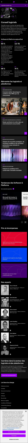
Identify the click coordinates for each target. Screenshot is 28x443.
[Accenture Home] (14, 1)
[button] (9, 375)
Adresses (3, 395)
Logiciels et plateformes (6, 5)
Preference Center (5, 386)
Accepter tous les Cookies (14, 431)
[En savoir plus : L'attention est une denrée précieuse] (14, 126)
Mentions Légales (5, 400)
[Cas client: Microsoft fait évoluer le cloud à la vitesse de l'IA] (11, 206)
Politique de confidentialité (8, 429)
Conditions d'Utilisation (6, 403)
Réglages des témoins (14, 439)
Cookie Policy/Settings (6, 405)
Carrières (3, 388)
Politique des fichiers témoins (13, 427)
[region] (14, 426)
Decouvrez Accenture (5, 391)
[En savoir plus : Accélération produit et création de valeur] (14, 149)
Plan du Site (3, 398)
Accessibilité (4, 407)
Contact (3, 393)
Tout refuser (14, 435)
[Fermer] (25, 411)
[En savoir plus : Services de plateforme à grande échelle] (14, 170)
